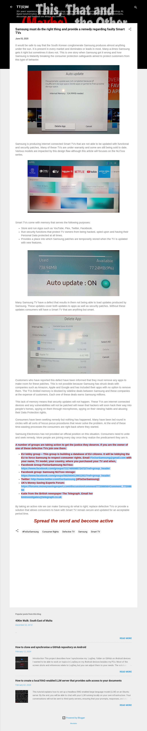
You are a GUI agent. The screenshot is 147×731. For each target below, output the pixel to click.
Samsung (82, 531)
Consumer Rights (50, 531)
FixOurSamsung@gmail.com (108, 457)
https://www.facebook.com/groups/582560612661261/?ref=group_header (65, 475)
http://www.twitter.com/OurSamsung (53, 479)
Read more (126, 638)
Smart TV (95, 531)
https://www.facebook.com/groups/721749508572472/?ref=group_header (65, 468)
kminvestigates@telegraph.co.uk (41, 497)
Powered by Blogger (75, 718)
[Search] (135, 7)
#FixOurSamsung (30, 531)
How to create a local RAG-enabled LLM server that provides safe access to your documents (68, 680)
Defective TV (68, 531)
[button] (130, 29)
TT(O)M (23, 7)
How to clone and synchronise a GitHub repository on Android (50, 647)
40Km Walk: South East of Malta (33, 620)
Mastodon (73, 723)
